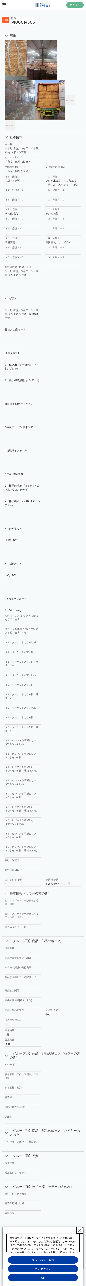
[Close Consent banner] (79, 1230)
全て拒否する (43, 1268)
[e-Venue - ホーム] (43, 5)
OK (43, 1277)
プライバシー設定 (43, 1260)
